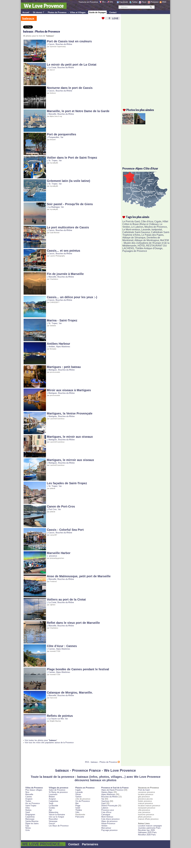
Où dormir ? (38, 12)
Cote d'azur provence (110, 819)
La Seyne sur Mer (56, 719)
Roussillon (53, 819)
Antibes (51, 346)
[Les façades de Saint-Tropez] (35, 503)
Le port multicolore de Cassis (68, 227)
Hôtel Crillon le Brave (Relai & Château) (145, 222)
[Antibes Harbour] (35, 364)
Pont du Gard (144, 790)
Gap (27, 826)
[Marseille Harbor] (35, 573)
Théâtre (78, 810)
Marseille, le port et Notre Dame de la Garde (78, 111)
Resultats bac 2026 (146, 830)
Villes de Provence (34, 788)
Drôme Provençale (109, 805)
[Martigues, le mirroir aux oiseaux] (35, 480)
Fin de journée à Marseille (65, 274)
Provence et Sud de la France (114, 788)
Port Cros (52, 509)
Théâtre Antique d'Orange (148, 248)
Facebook (123, 2)
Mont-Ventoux (107, 817)
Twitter (135, 2)
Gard (103, 803)
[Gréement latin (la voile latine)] (35, 201)
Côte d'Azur (147, 221)
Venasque (53, 821)
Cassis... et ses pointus (63, 250)
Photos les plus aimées (140, 110)
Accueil (25, 12)
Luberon (104, 808)
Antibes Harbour (58, 343)
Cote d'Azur (106, 812)
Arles (27, 808)
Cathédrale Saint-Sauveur (136, 232)
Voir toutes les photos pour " (40, 740)
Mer (77, 803)
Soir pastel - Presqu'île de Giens (70, 204)
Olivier (78, 794)
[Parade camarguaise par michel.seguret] (128, 123)
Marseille (52, 114)
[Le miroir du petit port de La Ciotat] (35, 84)
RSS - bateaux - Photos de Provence (101, 762)
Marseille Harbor (58, 553)
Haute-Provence (108, 823)
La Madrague (54, 207)
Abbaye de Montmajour (146, 240)
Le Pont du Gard (131, 221)
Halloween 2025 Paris (147, 832)
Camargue (105, 814)
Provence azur (107, 810)
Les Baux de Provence (58, 826)
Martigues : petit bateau (64, 367)
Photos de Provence (57, 12)
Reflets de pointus (60, 715)
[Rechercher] (151, 7)
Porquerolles (53, 137)
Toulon (28, 801)
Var (61, 137)
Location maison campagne (150, 826)
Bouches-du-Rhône (64, 44)
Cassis (51, 44)
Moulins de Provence (155, 227)
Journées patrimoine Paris (149, 828)
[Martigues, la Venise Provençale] (35, 433)
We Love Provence (44, 5)
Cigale (157, 221)
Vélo (77, 812)
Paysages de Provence (134, 251)
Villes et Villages (78, 12)
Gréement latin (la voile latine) (68, 180)
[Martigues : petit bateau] (35, 387)
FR (103, 2)
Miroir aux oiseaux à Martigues (69, 390)
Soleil (77, 808)
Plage (77, 805)
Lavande (145, 229)
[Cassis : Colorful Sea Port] (35, 550)
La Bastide (53, 805)
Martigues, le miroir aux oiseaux (70, 436)
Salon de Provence (57, 790)
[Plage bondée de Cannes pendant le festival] (35, 689)
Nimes (28, 828)
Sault (27, 812)
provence (53, 556)
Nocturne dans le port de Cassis (70, 87)
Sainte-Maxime (31, 821)
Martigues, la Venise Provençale (69, 413)
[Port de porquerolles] (35, 154)
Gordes (52, 808)
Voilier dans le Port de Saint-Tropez (72, 157)
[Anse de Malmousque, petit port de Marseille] (35, 596)
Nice (27, 792)
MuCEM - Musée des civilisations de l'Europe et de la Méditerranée (145, 243)
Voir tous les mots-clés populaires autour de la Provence (49, 742)
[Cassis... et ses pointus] (35, 271)
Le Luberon (137, 227)
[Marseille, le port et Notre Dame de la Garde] (35, 131)
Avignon (28, 799)
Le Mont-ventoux (131, 229)
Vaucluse (105, 801)
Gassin (52, 823)
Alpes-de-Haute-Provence (112, 790)
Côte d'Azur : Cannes (62, 646)
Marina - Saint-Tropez (62, 320)
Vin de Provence (82, 801)
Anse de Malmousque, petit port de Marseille (79, 576)
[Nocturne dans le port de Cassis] (35, 108)
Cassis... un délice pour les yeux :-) (72, 297)
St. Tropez (53, 160)
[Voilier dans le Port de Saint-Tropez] (35, 178)
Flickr (144, 2)
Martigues (52, 370)
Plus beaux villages (33, 790)
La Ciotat (52, 67)
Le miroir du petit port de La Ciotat (71, 64)
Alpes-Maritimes (63, 346)
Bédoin (52, 797)
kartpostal (157, 229)
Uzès (27, 830)
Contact (112, 12)
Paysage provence (109, 830)
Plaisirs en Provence (84, 788)
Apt (50, 810)
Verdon (104, 826)
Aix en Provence (32, 803)
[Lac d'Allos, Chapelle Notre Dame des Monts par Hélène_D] (139, 123)
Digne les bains (32, 823)
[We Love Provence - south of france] (108, 2)
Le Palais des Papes (152, 235)
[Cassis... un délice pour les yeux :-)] (35, 317)
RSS (164, 2)
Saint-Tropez (30, 805)
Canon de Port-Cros (61, 506)
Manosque (29, 819)
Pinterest (154, 2)
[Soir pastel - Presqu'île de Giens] (35, 224)
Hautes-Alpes (107, 792)
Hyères (28, 810)
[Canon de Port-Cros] (35, 526)
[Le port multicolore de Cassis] (35, 247)
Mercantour (106, 828)
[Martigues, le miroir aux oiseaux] (35, 457)
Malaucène (53, 812)
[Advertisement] (58, 753)
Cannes (51, 649)
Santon (78, 797)
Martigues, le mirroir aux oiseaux (70, 460)
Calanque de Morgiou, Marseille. (70, 692)
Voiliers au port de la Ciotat (66, 599)
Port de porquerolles (61, 134)
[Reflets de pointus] (35, 736)
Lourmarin (53, 794)
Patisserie (79, 817)
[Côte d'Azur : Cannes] (35, 666)
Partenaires (90, 844)
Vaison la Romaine (57, 814)
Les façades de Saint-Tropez (67, 483)
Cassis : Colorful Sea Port (65, 529)
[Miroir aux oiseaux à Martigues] (35, 410)
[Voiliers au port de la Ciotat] (35, 619)
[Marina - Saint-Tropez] (35, 340)
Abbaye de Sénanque (133, 237)
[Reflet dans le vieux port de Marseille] (35, 643)
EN (111, 2)
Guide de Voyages (97, 12)
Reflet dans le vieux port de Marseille (73, 622)
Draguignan (30, 814)
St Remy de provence (58, 792)
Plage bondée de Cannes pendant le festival (78, 669)
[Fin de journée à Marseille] (35, 294)
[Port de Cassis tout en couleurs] (35, 61)
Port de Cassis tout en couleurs (69, 41)
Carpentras (30, 817)
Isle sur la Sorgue (56, 817)
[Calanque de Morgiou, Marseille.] (35, 712)
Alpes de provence (109, 821)
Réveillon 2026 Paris (147, 835)
